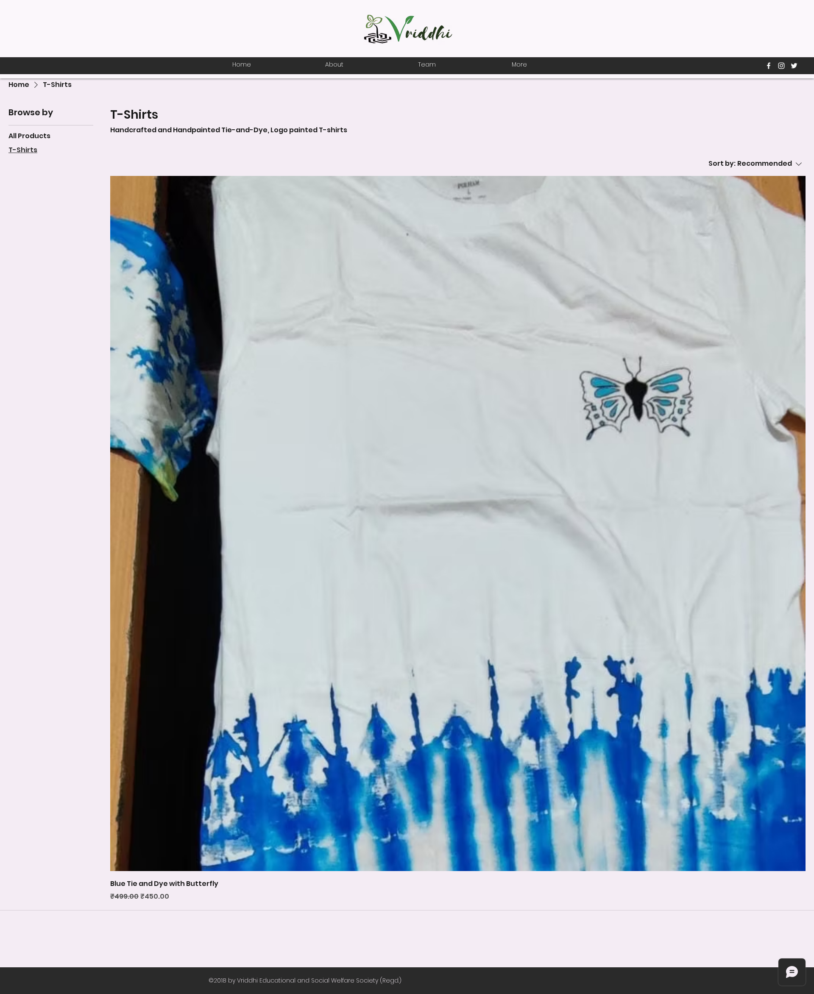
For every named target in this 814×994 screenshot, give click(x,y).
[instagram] (781, 65)
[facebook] (768, 65)
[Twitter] (794, 65)
